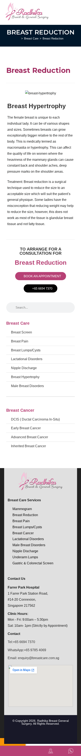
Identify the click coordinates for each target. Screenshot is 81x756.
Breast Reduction (53, 38)
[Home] (19, 38)
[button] (74, 11)
